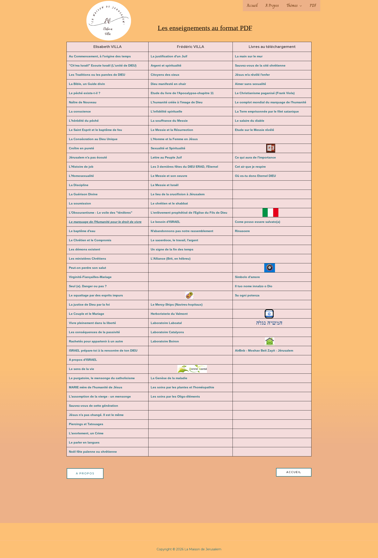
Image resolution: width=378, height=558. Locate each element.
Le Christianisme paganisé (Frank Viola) (265, 93)
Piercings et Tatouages (86, 424)
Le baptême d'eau (82, 231)
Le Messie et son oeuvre (169, 176)
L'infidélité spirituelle (166, 111)
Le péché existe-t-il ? (84, 93)
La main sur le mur (248, 56)
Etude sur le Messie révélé (254, 130)
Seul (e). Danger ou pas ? (88, 286)
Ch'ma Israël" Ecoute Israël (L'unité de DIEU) (103, 65)
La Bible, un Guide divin (87, 84)
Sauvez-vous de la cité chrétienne (260, 65)
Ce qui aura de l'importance (255, 157)
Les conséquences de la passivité (94, 332)
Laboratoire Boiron (165, 341)
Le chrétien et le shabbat (169, 203)
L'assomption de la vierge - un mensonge (100, 396)
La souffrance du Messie (169, 120)
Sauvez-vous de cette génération (93, 405)
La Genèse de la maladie (169, 378)
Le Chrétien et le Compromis (90, 240)
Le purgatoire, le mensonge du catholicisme (102, 378)
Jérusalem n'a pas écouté (88, 157)
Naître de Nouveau (82, 102)
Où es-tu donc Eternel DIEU (255, 176)
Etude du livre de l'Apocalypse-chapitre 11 (182, 93)
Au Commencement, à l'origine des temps (100, 56)
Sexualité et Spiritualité (168, 148)
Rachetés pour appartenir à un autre (96, 341)
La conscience (80, 111)
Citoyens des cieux (165, 74)
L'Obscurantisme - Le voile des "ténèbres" (100, 212)
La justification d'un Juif (169, 56)
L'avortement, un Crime (86, 433)
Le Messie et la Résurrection (172, 130)
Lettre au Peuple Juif (166, 157)
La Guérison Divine (83, 194)
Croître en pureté (81, 148)
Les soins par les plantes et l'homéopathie (182, 387)
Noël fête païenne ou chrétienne (93, 451)
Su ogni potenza (247, 295)
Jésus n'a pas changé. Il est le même (96, 415)
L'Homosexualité (81, 176)
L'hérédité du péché (84, 120)
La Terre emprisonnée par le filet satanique (267, 111)
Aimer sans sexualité (250, 84)
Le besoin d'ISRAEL (165, 222)
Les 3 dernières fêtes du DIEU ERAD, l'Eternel (184, 166)
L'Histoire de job (81, 166)
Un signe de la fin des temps (172, 249)
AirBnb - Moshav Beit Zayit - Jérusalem (264, 350)
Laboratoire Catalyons (167, 332)
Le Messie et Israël (164, 185)
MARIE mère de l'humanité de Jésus (95, 387)
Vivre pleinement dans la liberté (92, 323)
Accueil (252, 5)
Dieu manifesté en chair (168, 84)
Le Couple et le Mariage (86, 313)
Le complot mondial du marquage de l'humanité (270, 102)
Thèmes (292, 5)
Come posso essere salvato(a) (257, 222)
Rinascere (242, 231)
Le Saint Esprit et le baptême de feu (95, 130)
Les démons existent (84, 249)
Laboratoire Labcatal (166, 323)
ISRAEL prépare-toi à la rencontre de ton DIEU (103, 350)
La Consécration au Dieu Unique (93, 139)
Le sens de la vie (81, 369)
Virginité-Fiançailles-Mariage (90, 277)
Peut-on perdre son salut (87, 267)
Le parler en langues (84, 442)
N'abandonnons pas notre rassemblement (182, 231)
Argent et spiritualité (166, 65)
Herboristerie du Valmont (169, 313)
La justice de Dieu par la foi (89, 304)
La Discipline (78, 185)
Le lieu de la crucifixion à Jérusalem (178, 194)
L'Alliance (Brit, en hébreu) (171, 258)
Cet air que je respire (250, 166)
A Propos (272, 5)
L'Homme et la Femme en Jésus (174, 139)
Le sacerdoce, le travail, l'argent (174, 240)
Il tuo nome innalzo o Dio (253, 286)
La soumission (80, 203)
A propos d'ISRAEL (83, 359)
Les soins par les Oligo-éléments (175, 396)
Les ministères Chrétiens (87, 258)
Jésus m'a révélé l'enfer (252, 74)
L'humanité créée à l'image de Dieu (177, 102)
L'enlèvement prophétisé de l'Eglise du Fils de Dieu (189, 212)
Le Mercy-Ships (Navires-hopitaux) (177, 304)
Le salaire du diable (249, 120)
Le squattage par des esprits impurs (96, 295)
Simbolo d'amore (247, 277)
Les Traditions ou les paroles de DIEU (97, 74)
